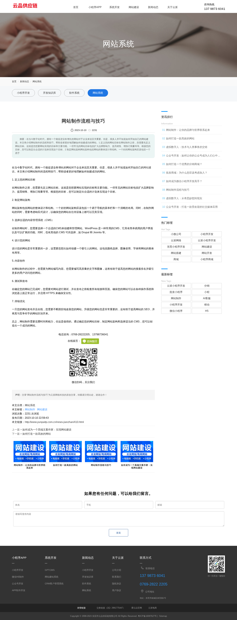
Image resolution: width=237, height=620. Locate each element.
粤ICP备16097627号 (147, 616)
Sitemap (163, 616)
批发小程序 (176, 292)
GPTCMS (49, 570)
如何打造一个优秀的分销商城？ (184, 164)
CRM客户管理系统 (54, 583)
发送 (118, 532)
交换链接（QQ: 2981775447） (111, 608)
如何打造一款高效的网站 (36, 433)
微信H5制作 (18, 576)
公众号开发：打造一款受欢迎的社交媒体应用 (192, 206)
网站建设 (134, 7)
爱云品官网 (136, 608)
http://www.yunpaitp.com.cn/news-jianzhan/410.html (54, 422)
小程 (206, 292)
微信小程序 (176, 311)
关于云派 (172, 7)
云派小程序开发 (207, 240)
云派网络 (176, 240)
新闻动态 (153, 7)
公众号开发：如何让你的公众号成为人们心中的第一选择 (193, 157)
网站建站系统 (51, 576)
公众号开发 (17, 583)
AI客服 (207, 298)
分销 (206, 285)
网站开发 (207, 253)
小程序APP (95, 7)
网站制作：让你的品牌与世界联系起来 (29, 466)
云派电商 (152, 608)
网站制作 (30, 409)
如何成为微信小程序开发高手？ (184, 181)
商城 (176, 259)
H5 (206, 311)
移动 (206, 304)
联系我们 (116, 576)
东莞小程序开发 (176, 246)
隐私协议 (116, 583)
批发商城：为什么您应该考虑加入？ (186, 172)
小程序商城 (206, 259)
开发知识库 (49, 92)
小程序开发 (23, 92)
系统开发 (114, 7)
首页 (75, 7)
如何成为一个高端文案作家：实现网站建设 (46, 429)
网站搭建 (176, 253)
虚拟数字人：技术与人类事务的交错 (186, 147)
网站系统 (37, 81)
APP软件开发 (18, 590)
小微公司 (176, 234)
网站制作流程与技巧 (101, 465)
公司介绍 (116, 570)
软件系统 (74, 92)
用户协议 (116, 590)
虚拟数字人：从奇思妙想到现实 (184, 198)
